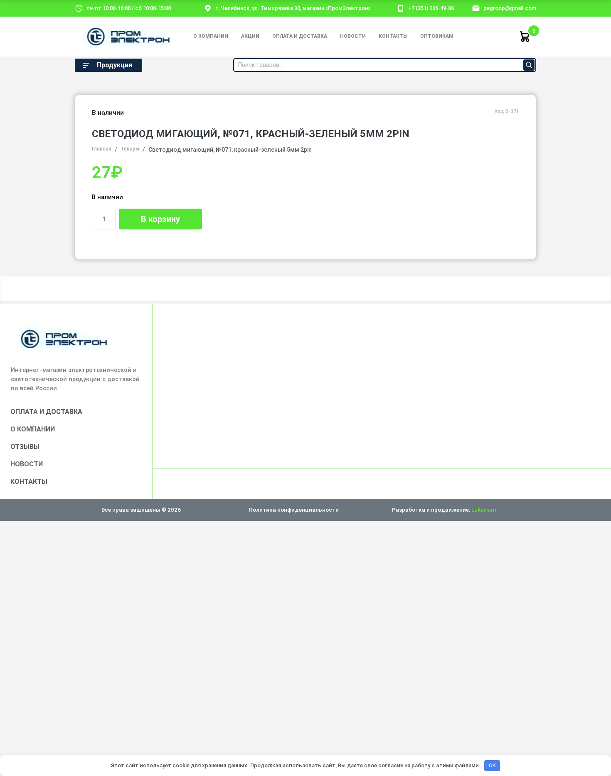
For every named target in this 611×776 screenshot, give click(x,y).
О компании (210, 36)
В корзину (160, 219)
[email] (476, 8)
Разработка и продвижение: (444, 509)
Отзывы (24, 447)
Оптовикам (436, 36)
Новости (353, 36)
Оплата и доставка (299, 36)
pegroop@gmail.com (509, 8)
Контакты (393, 36)
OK (492, 765)
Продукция (114, 65)
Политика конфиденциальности (294, 509)
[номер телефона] (401, 8)
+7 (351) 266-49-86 (431, 8)
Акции (250, 36)
